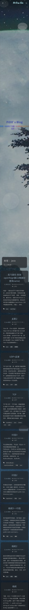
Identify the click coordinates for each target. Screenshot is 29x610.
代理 (11, 576)
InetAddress (9, 422)
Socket (20, 422)
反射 (11, 347)
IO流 (17, 465)
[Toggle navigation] (26, 3)
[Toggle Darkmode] (25, 605)
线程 (16, 536)
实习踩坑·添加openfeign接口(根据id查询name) (14, 277)
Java (7, 309)
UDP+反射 (14, 356)
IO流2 (14, 475)
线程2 (14, 546)
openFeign (12, 309)
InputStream (9, 498)
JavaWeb (8, 549)
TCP (14, 394)
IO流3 (14, 434)
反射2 (14, 318)
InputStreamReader (8, 465)
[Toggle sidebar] (3, 3)
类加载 (16, 347)
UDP (11, 384)
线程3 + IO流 (14, 508)
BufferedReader (10, 462)
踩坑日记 (8, 284)
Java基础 (8, 322)
